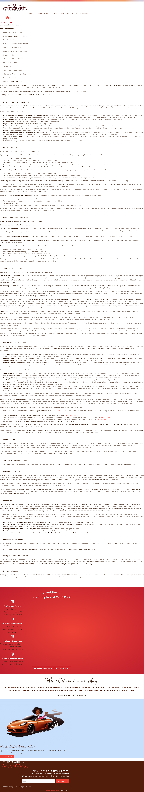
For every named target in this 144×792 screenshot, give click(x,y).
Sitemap (64, 791)
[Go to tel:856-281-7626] (7, 17)
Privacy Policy (52, 791)
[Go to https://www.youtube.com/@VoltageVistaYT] (26, 766)
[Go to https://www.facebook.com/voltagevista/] (10, 766)
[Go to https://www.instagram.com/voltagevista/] (20, 766)
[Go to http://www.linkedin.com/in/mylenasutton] (4, 766)
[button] (51, 668)
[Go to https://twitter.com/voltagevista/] (15, 766)
